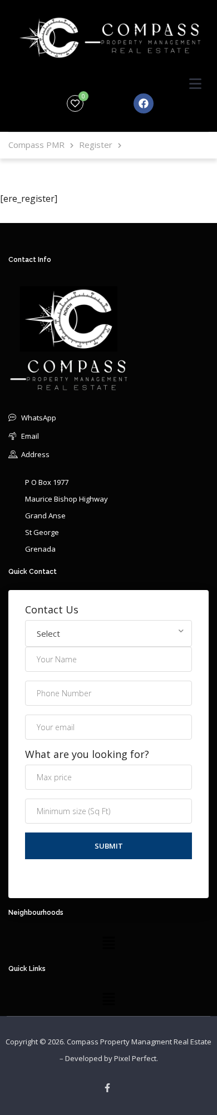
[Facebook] (144, 103)
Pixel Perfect (135, 1058)
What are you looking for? (87, 754)
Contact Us (51, 610)
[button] (108, 942)
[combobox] (108, 633)
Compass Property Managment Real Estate (139, 1042)
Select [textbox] (48, 633)
